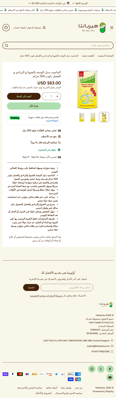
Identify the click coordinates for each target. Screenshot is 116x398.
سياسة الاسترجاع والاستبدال (68, 393)
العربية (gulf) (81, 3)
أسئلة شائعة (51, 387)
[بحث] (6, 45)
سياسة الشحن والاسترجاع (30, 387)
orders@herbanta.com (98, 346)
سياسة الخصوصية (37, 295)
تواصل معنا (66, 387)
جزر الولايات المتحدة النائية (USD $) (49, 3)
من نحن (78, 387)
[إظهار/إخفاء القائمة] (112, 27)
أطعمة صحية (88, 55)
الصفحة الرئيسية (106, 55)
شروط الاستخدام (54, 295)
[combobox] (58, 45)
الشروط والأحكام (43, 393)
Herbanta (100, 387)
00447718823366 (101, 351)
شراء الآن (33, 106)
